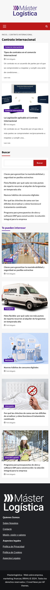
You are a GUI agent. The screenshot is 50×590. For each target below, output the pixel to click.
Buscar (6, 152)
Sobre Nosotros (10, 523)
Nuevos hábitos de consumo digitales (21, 195)
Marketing (9, 360)
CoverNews (32, 582)
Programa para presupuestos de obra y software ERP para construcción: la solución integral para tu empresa (24, 215)
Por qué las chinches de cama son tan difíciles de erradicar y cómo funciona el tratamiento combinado (22, 203)
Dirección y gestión (12, 458)
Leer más (7, 78)
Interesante (9, 406)
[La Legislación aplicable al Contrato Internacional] (25, 98)
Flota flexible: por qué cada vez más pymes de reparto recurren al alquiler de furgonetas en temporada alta (25, 186)
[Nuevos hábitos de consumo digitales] (25, 348)
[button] (4, 25)
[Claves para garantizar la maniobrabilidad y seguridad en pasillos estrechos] (25, 248)
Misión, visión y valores (14, 535)
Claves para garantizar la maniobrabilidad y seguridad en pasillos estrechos (24, 176)
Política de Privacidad (13, 546)
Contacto (7, 529)
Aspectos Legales (11, 558)
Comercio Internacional (13, 47)
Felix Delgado (10, 59)
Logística (8, 260)
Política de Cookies (12, 552)
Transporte (9, 309)
